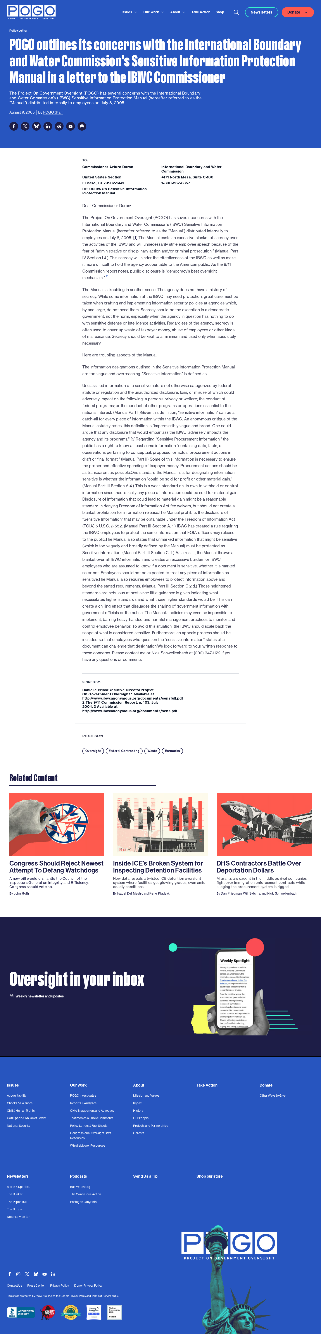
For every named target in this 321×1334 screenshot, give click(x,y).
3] (134, 439)
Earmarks (172, 751)
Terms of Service (101, 1296)
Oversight (93, 751)
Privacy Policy (78, 1296)
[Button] (236, 12)
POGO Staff (92, 736)
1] (136, 237)
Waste (152, 751)
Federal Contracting (124, 751)
